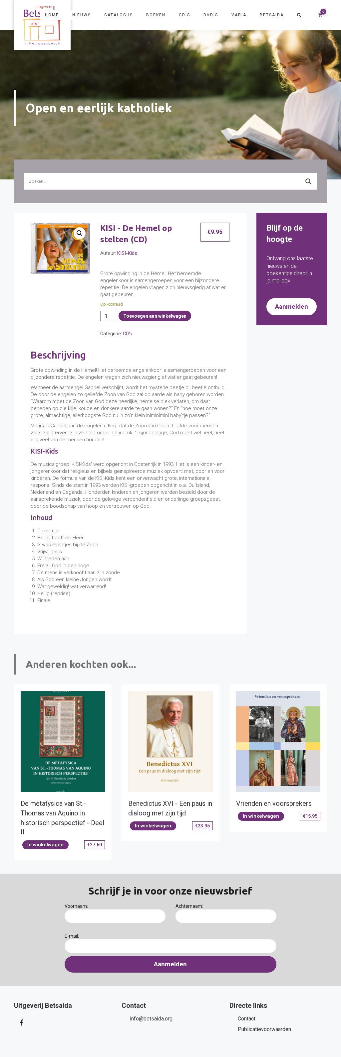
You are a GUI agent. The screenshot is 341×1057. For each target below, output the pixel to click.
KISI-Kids (127, 253)
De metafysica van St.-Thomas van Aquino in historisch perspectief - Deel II (62, 817)
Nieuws (81, 15)
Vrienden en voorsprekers (274, 803)
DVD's (210, 15)
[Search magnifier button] (308, 181)
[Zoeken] (299, 15)
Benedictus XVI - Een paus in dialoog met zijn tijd (170, 808)
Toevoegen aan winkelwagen (154, 316)
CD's (184, 15)
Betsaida (272, 15)
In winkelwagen (45, 845)
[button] (80, 233)
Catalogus (118, 15)
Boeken (156, 15)
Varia (238, 15)
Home (52, 15)
